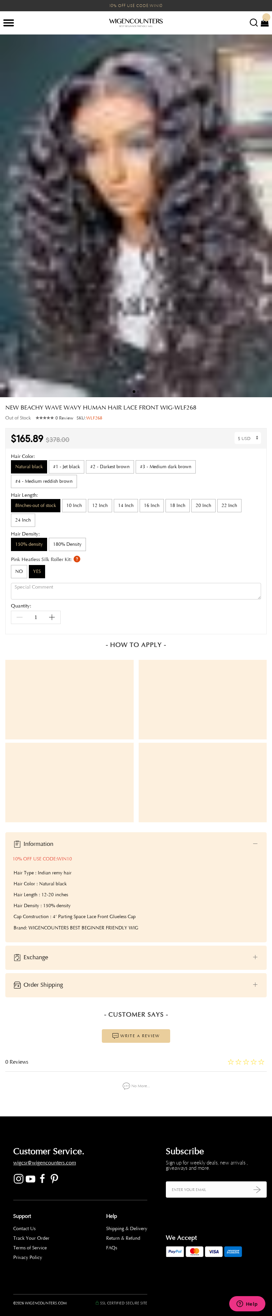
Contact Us (24, 1228)
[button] (262, 215)
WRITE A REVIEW (139, 1035)
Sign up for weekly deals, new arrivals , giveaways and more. (207, 1165)
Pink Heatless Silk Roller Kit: (42, 559)
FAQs (111, 1248)
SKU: (89, 418)
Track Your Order (31, 1238)
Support (22, 1216)
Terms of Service (30, 1248)
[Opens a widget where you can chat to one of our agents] (247, 1304)
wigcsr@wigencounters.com (44, 1162)
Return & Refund (123, 1238)
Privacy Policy (27, 1257)
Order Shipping (42, 984)
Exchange (35, 957)
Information (37, 843)
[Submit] (257, 1189)
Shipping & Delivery (126, 1228)
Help (111, 1216)
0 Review (64, 418)
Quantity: (21, 606)
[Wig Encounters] (136, 23)
